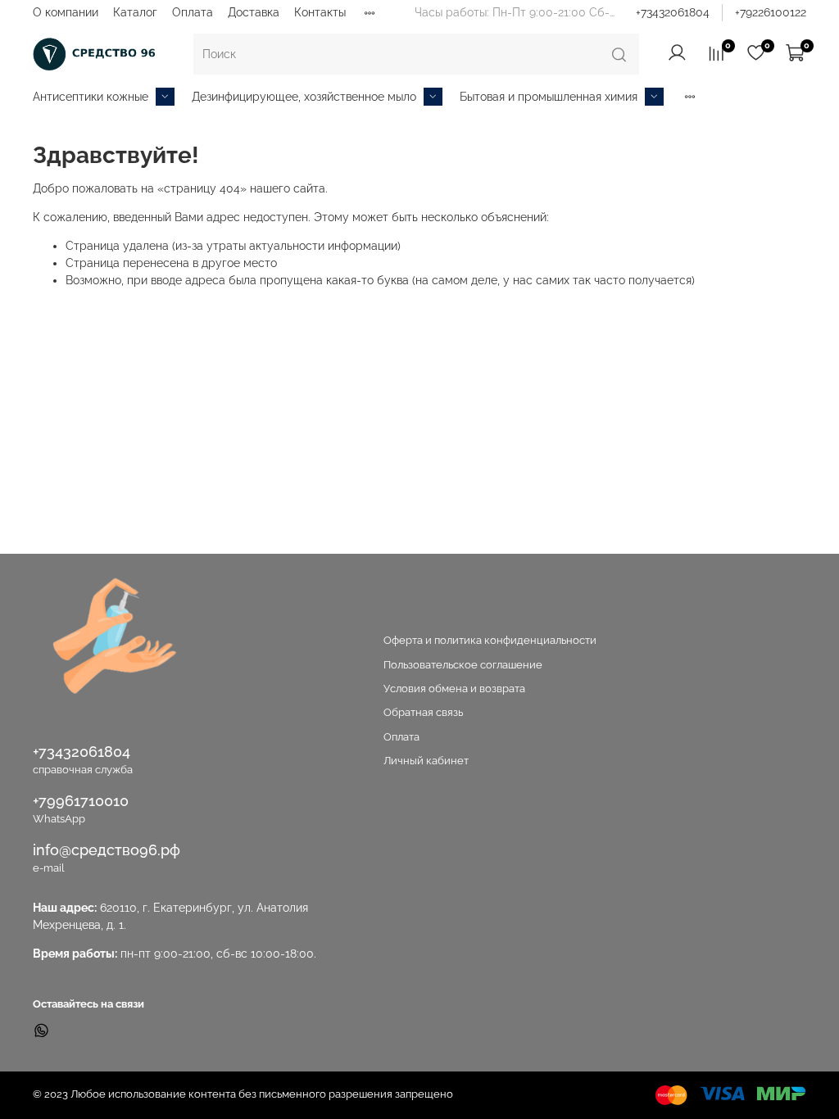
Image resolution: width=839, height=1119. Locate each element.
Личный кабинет (426, 760)
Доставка (253, 12)
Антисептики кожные (90, 96)
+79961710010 (81, 800)
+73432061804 (673, 12)
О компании (65, 12)
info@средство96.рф (106, 850)
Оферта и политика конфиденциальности (489, 640)
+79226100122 (770, 12)
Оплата (192, 12)
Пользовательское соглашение (462, 665)
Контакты (320, 12)
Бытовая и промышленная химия (548, 96)
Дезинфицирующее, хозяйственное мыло (304, 96)
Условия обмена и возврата (454, 688)
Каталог (135, 12)
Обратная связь (423, 712)
